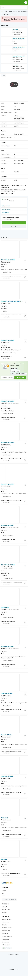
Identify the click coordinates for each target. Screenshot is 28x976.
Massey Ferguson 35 (7, 525)
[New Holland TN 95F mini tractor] (14, 765)
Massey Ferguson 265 (18, 38)
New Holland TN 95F (7, 776)
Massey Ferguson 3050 (8, 259)
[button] (25, 2)
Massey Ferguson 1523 (8, 564)
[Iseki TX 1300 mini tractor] (14, 596)
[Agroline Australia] (10, 2)
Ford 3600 (15, 29)
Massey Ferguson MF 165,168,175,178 (12, 301)
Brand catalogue (6, 930)
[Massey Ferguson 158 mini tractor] (14, 329)
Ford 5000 (4, 859)
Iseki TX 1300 (5, 607)
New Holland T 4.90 (6, 693)
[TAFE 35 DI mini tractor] (14, 807)
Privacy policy (5, 922)
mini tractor (17, 109)
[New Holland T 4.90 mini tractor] (14, 682)
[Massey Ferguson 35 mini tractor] (14, 515)
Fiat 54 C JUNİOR (6, 735)
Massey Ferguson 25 (7, 646)
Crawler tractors (6, 209)
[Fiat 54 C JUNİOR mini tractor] (14, 724)
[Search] (25, 7)
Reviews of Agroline (7, 927)
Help (3, 893)
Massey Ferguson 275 (18, 47)
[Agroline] (6, 11)
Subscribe (21, 377)
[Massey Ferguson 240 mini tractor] (14, 432)
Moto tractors (5, 212)
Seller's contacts (6, 896)
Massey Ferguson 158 (7, 340)
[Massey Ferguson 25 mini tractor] (14, 636)
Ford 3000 (15, 65)
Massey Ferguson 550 (7, 401)
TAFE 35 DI (4, 818)
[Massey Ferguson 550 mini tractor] (14, 390)
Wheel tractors (6, 205)
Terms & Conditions (6, 919)
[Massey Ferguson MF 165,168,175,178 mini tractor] (14, 290)
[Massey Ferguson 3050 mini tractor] (14, 249)
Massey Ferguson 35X (18, 56)
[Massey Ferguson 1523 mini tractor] (14, 554)
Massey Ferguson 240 (7, 442)
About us (4, 890)
